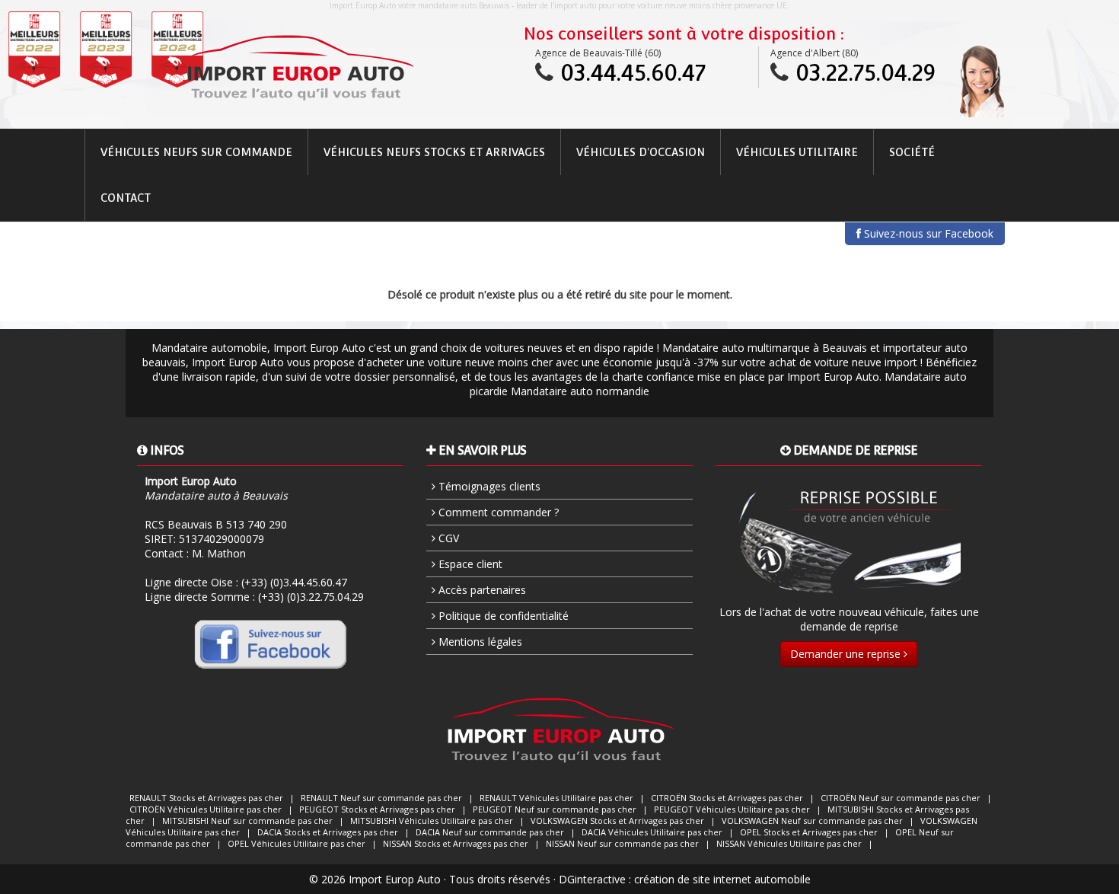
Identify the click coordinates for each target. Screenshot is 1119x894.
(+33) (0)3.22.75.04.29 (311, 596)
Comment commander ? (497, 512)
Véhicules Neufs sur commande (196, 152)
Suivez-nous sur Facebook (927, 233)
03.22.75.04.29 (865, 72)
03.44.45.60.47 (633, 72)
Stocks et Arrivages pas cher (206, 797)
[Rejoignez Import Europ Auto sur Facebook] (270, 643)
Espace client (468, 564)
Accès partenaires (480, 590)
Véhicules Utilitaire (797, 152)
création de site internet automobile (722, 879)
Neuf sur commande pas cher (381, 797)
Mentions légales (478, 641)
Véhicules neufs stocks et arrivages (434, 152)
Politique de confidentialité (502, 615)
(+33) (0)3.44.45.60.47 (294, 582)
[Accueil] (299, 67)
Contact (125, 198)
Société (912, 152)
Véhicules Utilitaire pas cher (556, 797)
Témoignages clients (487, 486)
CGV (447, 538)
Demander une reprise (847, 654)
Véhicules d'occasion (640, 152)
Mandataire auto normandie (580, 391)
